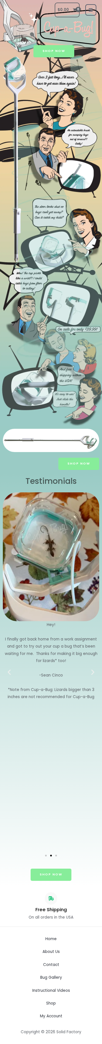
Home (51, 939)
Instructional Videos (51, 990)
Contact (51, 964)
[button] (9, 672)
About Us (51, 951)
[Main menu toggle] (90, 9)
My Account (51, 1016)
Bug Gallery (51, 977)
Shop (51, 1003)
